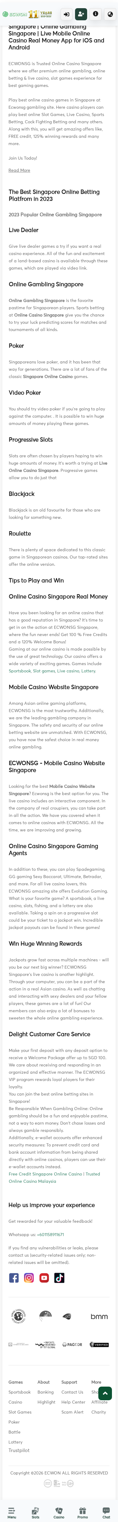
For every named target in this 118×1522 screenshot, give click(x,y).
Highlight (46, 1402)
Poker (14, 1422)
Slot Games (19, 1412)
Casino (15, 1402)
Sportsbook (20, 671)
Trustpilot (19, 1450)
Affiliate (99, 1402)
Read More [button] (19, 170)
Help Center (73, 1402)
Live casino (68, 671)
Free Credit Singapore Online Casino (45, 1174)
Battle (14, 1432)
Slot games (44, 671)
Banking (46, 1392)
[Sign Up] (81, 14)
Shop (96, 1392)
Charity (98, 1412)
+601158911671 (50, 1235)
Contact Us (72, 1392)
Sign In (67, 14)
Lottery (88, 671)
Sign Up (81, 14)
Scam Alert (72, 1412)
